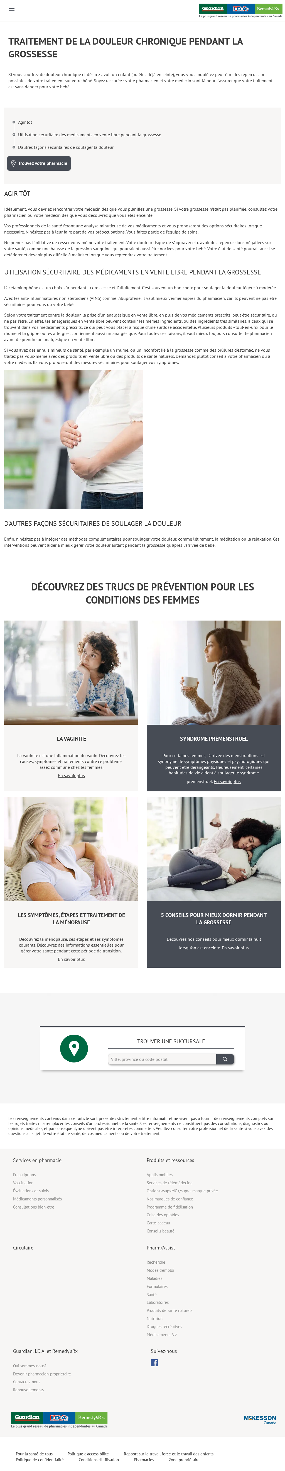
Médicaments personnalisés (37, 1199)
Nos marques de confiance (170, 1199)
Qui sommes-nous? (29, 1365)
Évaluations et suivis (31, 1190)
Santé (152, 1294)
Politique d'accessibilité (88, 1454)
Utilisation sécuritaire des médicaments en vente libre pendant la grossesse (89, 134)
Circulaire (23, 1247)
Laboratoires (158, 1302)
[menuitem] (154, 1362)
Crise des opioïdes (163, 1214)
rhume (122, 350)
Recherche (156, 1262)
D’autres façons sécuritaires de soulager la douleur (66, 147)
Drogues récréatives (164, 1326)
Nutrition (155, 1318)
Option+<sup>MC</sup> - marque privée (182, 1190)
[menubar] (154, 1363)
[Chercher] (225, 1059)
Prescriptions (24, 1174)
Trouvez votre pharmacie (42, 163)
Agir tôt (25, 122)
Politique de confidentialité (40, 1459)
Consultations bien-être (33, 1207)
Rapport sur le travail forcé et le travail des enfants (168, 1454)
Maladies (154, 1278)
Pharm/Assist (161, 1247)
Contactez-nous (26, 1381)
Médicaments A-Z (162, 1334)
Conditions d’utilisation (99, 1459)
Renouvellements (28, 1389)
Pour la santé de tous (34, 1454)
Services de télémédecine (170, 1182)
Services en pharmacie (37, 1160)
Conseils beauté (161, 1231)
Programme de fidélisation (170, 1207)
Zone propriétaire (184, 1459)
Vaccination (23, 1182)
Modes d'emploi (160, 1270)
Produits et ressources (170, 1160)
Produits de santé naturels (169, 1310)
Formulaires (157, 1286)
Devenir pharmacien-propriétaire (42, 1374)
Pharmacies (144, 1459)
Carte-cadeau (158, 1223)
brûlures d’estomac (235, 350)
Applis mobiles (160, 1174)
